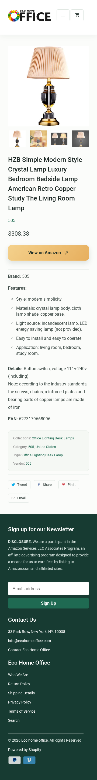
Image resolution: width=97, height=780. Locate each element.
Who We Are (18, 675)
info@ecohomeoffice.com (29, 641)
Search (14, 720)
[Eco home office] (29, 19)
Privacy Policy (19, 702)
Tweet (22, 485)
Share (47, 485)
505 (11, 220)
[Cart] (77, 15)
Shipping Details (21, 693)
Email (21, 498)
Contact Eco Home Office (29, 650)
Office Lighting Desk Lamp (42, 455)
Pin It (71, 485)
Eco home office (34, 740)
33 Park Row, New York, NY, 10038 (36, 631)
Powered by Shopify (24, 750)
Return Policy (19, 684)
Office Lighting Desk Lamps (53, 438)
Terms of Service (21, 711)
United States (46, 447)
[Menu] (63, 15)
